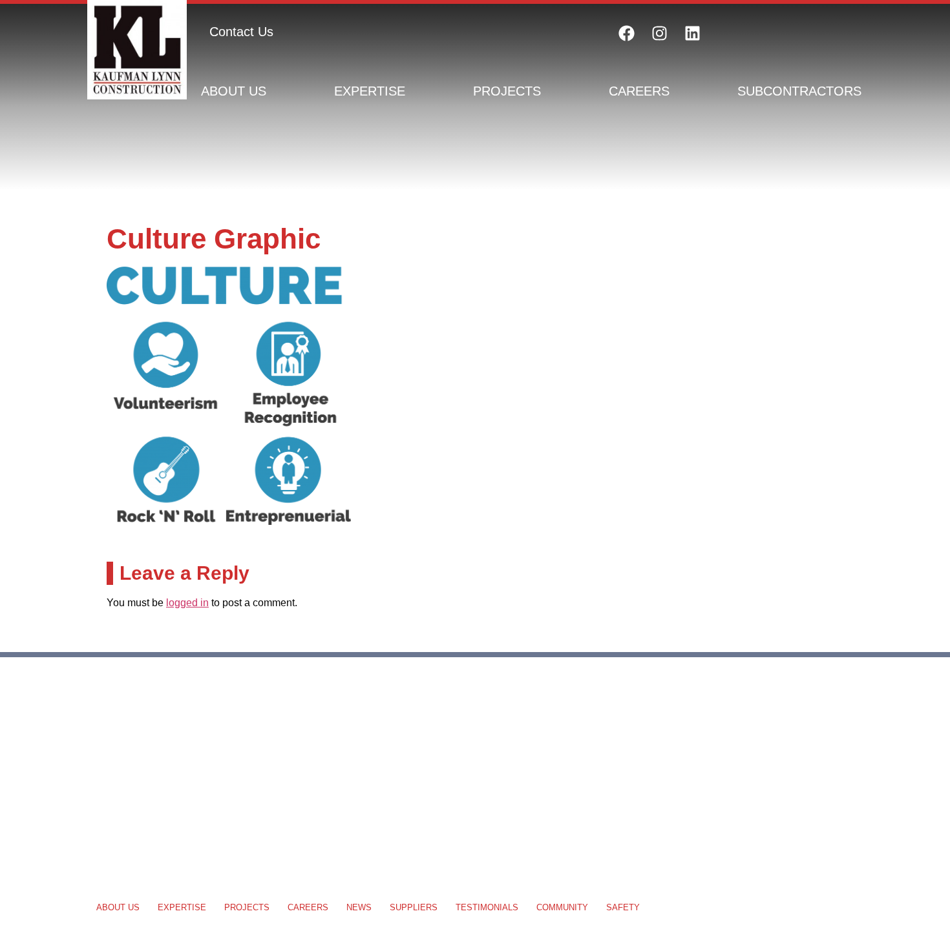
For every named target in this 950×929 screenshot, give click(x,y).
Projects (507, 91)
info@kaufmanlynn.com (148, 803)
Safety (623, 907)
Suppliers (414, 907)
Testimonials (487, 907)
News (359, 907)
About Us (233, 91)
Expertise (369, 91)
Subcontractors (799, 91)
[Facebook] (626, 33)
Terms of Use (828, 745)
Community (562, 907)
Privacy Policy (748, 745)
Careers (639, 91)
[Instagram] (659, 33)
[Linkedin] (692, 33)
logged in (187, 602)
